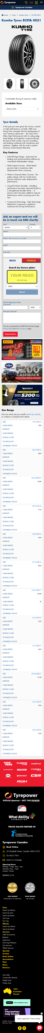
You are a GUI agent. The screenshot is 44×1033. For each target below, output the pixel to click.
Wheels (6, 924)
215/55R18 (36, 702)
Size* (5, 224)
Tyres (5, 907)
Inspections (6, 940)
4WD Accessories (9, 935)
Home (5, 15)
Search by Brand (8, 916)
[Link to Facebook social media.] (20, 1028)
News (5, 965)
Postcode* (6, 252)
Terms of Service (21, 329)
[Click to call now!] (26, 2)
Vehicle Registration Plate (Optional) (12, 303)
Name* (5, 231)
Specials (6, 951)
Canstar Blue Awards (10, 978)
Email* (5, 245)
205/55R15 (36, 450)
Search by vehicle (33, 414)
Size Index (6, 975)
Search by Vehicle (9, 910)
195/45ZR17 (36, 590)
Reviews (6, 967)
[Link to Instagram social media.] (24, 1028)
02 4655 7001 (12, 855)
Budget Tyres (7, 980)
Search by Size (8, 913)
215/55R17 (36, 618)
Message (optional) (10, 311)
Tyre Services (7, 945)
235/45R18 (36, 730)
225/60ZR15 (36, 478)
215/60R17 (36, 646)
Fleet (5, 962)
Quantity (32, 224)
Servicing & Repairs (9, 943)
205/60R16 (36, 534)
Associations (8, 959)
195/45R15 (36, 422)
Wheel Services (8, 948)
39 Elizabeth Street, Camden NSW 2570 (23, 851)
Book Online (8, 956)
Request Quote (10, 334)
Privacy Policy (7, 329)
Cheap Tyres (7, 983)
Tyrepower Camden (23, 7)
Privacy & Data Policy (14, 1021)
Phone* (14, 238)
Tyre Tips (6, 921)
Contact (6, 953)
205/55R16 (36, 506)
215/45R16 (36, 562)
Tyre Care (6, 918)
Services (6, 932)
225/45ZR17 (36, 674)
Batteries (5, 937)
